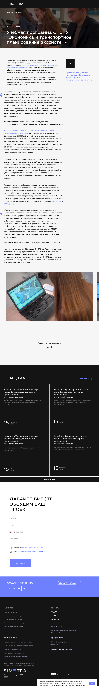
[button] (70, 63)
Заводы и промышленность (13, 627)
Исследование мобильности (14, 653)
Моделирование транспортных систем (18, 642)
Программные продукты (12, 649)
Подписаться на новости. (67, 583)
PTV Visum (56, 201)
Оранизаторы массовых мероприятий (17, 623)
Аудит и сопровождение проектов (16, 656)
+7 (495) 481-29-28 (56, 638)
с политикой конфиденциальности (32, 547)
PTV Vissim (9, 204)
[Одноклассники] (51, 347)
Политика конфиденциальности (61, 649)
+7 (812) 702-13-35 (56, 627)
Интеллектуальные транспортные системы (19, 646)
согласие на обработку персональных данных (30, 551)
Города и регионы (10, 612)
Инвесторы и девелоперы (13, 616)
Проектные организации (13, 619)
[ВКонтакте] (47, 347)
